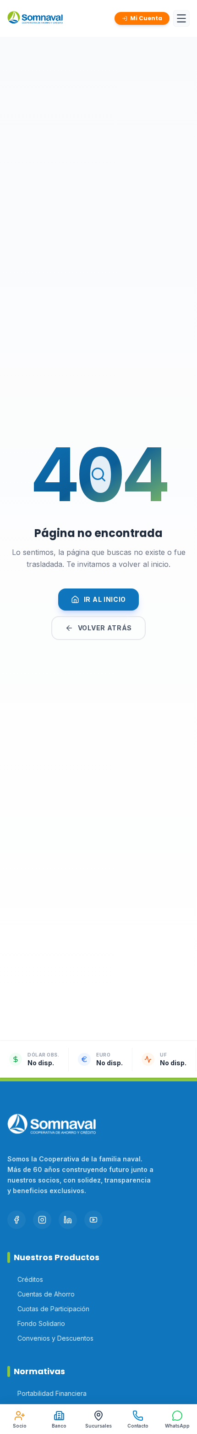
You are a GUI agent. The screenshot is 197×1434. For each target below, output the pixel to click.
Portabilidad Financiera (52, 1393)
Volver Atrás (105, 628)
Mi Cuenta (146, 18)
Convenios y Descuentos (55, 1338)
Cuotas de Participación (53, 1309)
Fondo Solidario (41, 1323)
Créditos (30, 1279)
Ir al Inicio (105, 599)
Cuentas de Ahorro (46, 1294)
